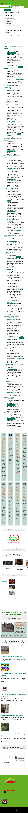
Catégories (10, 35)
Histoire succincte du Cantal (13, 121)
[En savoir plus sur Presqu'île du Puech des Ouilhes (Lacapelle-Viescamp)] (3, 435)
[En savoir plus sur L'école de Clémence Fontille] (10, 484)
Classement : (8, 23)
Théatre (5, 593)
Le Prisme (5, 587)
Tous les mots (10, 18)
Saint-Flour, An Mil (11, 285)
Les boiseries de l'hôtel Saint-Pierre (12, 715)
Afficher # (7, 41)
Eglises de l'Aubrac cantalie (13, 348)
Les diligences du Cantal (12, 269)
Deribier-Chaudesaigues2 (12, 316)
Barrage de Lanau (10, 397)
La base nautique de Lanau (13, 219)
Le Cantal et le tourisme (12, 188)
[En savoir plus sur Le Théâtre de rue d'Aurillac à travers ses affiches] (17, 435)
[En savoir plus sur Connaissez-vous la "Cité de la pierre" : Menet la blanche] (8, 627)
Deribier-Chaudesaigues (12, 300)
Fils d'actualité (15, 37)
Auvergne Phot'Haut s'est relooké (11, 656)
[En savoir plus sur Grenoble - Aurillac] (10, 435)
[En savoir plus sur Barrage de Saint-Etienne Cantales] (24, 484)
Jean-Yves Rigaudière (11, 412)
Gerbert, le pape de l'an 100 (13, 331)
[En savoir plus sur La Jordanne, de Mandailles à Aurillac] (3, 484)
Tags (21, 37)
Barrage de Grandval (11, 381)
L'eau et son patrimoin (11, 172)
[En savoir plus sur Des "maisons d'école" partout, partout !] (17, 484)
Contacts (16, 35)
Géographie (9, 204)
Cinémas (5, 581)
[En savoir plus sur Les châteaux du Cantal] (24, 435)
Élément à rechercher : (7, 7)
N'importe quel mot (12, 20)
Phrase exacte (10, 21)
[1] (14, 526)
